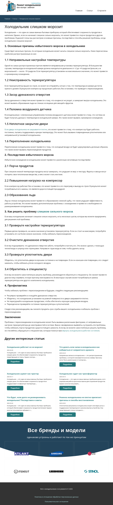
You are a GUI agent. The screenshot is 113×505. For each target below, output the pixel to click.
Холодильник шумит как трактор (23, 374)
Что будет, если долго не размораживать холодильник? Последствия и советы (26, 398)
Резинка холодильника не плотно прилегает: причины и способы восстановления (80, 398)
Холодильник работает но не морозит (25, 347)
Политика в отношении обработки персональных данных (56, 497)
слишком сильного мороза (55, 211)
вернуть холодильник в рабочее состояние (81, 330)
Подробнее (15, 361)
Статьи (90, 10)
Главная (78, 10)
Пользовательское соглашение (56, 501)
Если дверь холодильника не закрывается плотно (26, 129)
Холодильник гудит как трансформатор (78, 374)
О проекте (101, 10)
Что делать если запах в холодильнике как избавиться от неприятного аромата (79, 348)
